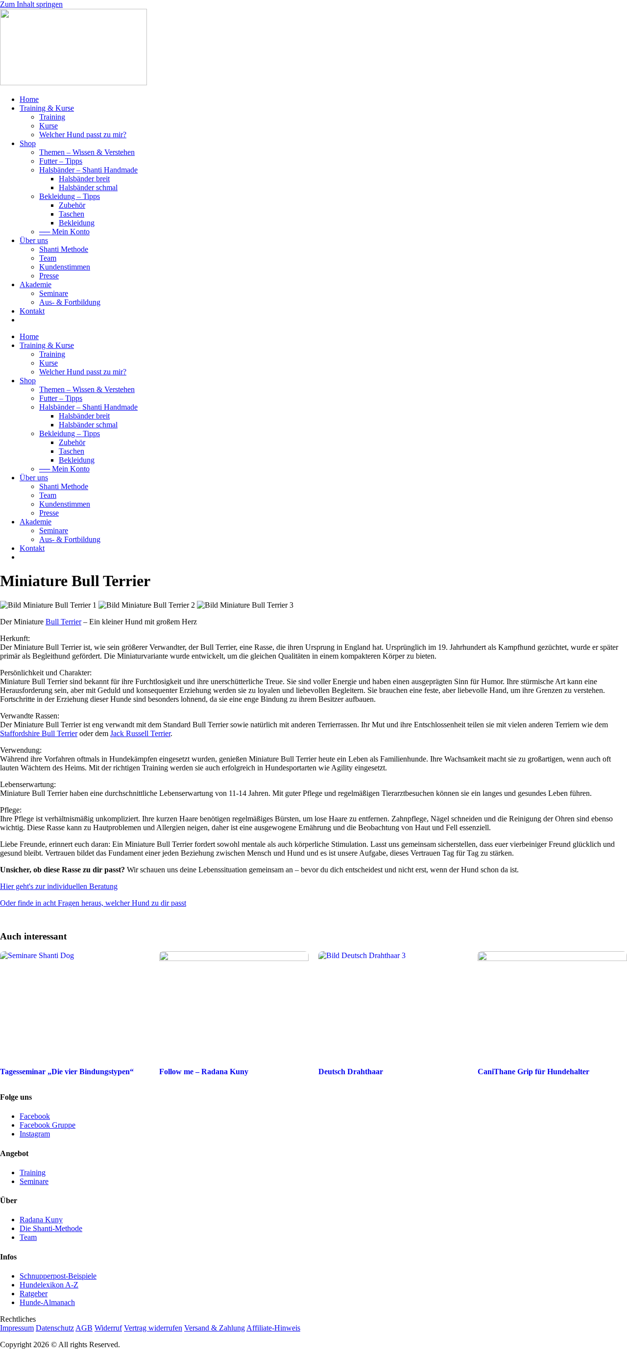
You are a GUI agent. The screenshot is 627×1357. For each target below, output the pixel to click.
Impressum (17, 1328)
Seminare (53, 293)
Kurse (48, 126)
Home (29, 99)
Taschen (71, 214)
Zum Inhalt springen (31, 4)
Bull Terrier (63, 621)
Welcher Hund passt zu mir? (82, 134)
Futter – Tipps (60, 161)
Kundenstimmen (64, 267)
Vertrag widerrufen (153, 1328)
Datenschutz (55, 1328)
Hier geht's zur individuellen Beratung (59, 886)
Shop (28, 143)
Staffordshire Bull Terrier (38, 733)
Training (52, 117)
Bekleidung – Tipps (69, 196)
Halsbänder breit (84, 178)
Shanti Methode (63, 249)
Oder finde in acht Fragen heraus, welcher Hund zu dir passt (93, 903)
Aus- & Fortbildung (69, 302)
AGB (84, 1328)
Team (47, 258)
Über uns (34, 240)
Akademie (35, 284)
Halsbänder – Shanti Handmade (88, 170)
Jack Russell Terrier (140, 733)
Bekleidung (77, 223)
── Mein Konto (64, 231)
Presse (49, 275)
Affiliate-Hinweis (273, 1328)
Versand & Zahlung (214, 1328)
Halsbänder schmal (88, 187)
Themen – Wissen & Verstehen (87, 152)
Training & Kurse (47, 108)
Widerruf (108, 1328)
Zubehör (72, 205)
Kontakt (32, 311)
